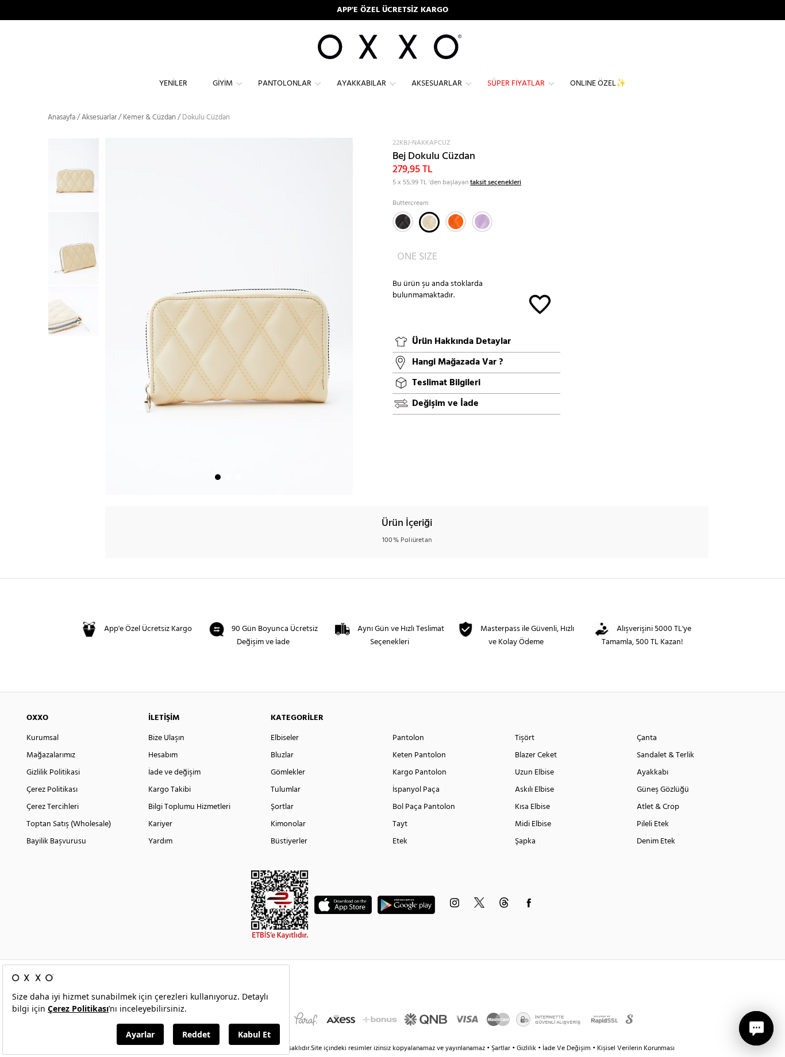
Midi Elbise (533, 824)
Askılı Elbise (534, 789)
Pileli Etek (653, 824)
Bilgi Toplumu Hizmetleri (189, 807)
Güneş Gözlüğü (663, 789)
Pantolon (408, 738)
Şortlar (282, 807)
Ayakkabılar (361, 83)
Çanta (647, 738)
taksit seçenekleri (495, 182)
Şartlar (501, 1048)
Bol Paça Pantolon (423, 807)
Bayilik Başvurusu (56, 841)
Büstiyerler (289, 841)
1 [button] (218, 477)
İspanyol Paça (416, 789)
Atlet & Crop (658, 807)
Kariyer (160, 824)
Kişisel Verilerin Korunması (636, 1048)
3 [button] (238, 477)
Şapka (525, 841)
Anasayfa (61, 117)
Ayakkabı (652, 772)
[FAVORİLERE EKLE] (540, 303)
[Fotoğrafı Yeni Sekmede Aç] (345, 145)
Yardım (160, 841)
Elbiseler (285, 738)
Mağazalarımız (50, 755)
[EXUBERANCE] (455, 221)
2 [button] (228, 477)
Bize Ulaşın (166, 738)
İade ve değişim (174, 772)
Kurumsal (42, 738)
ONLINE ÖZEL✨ (598, 83)
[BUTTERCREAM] (429, 222)
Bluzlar (282, 755)
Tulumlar (286, 789)
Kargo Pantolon (419, 772)
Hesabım (163, 755)
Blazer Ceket (536, 755)
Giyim (223, 83)
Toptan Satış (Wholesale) (68, 824)
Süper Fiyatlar (516, 83)
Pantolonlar (284, 83)
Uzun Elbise (534, 772)
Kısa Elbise (532, 807)
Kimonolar (288, 824)
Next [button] (111, 316)
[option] (76, 175)
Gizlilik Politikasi (53, 772)
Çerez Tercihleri (52, 807)
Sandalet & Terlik (665, 755)
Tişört (524, 738)
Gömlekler (288, 772)
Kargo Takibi (169, 789)
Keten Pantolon (419, 755)
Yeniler (173, 83)
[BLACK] (402, 221)
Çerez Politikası (52, 789)
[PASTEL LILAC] (482, 221)
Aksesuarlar (436, 83)
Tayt (399, 824)
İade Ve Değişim (566, 1048)
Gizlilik (527, 1048)
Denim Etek (656, 841)
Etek (399, 841)
